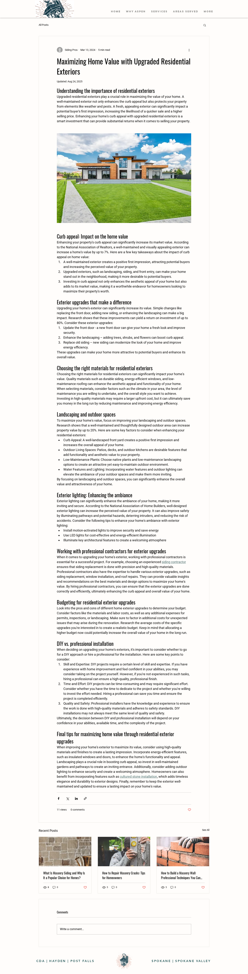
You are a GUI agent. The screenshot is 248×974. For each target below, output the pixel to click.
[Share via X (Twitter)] (67, 798)
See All (205, 830)
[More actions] (189, 50)
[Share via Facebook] (58, 798)
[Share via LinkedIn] (76, 798)
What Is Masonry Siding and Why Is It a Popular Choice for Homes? (64, 875)
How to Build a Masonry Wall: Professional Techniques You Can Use (180, 875)
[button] (159, 11)
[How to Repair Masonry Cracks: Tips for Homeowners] (124, 851)
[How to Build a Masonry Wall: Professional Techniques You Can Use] (183, 851)
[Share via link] (85, 798)
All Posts (43, 24)
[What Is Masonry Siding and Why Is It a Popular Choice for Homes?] (65, 851)
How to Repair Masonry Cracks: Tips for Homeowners (123, 875)
